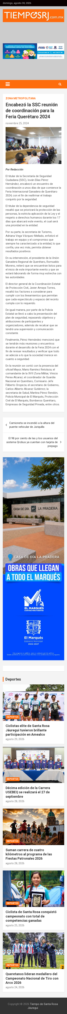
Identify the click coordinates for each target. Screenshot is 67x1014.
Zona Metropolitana (21, 98)
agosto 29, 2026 (15, 739)
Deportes (12, 717)
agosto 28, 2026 (15, 801)
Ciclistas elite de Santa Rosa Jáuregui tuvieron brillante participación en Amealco (28, 730)
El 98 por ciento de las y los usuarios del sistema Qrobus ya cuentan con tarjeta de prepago (32, 442)
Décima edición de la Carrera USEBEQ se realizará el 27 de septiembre (28, 792)
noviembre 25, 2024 (17, 123)
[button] (33, 51)
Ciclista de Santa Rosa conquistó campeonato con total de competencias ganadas (31, 916)
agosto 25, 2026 (15, 925)
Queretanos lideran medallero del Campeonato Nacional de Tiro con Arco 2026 (32, 978)
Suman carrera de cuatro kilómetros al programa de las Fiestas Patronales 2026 (29, 854)
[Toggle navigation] (7, 84)
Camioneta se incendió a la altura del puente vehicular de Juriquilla (31, 425)
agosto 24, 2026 (15, 987)
